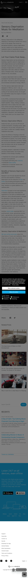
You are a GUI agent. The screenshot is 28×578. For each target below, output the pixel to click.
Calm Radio (7, 2)
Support (3, 533)
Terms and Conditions (6, 553)
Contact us (4, 538)
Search (23, 404)
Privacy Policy (4, 555)
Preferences (16, 297)
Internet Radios (5, 546)
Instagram (11, 561)
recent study (10, 211)
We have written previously (9, 234)
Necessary (6, 297)
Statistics (6, 298)
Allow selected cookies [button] (14, 288)
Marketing (14, 298)
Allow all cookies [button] (13, 292)
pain (21, 179)
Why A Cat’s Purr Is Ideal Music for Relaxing (13, 390)
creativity (20, 160)
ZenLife (3, 541)
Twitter (6, 561)
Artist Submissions (5, 548)
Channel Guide (5, 550)
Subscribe (3, 536)
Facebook (1, 561)
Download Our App (6, 543)
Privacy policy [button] (15, 284)
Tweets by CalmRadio (8, 454)
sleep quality (12, 162)
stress (3, 181)
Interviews (4, 190)
